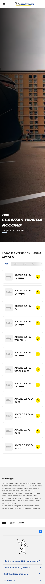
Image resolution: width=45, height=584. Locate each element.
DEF (15, 264)
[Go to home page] (24, 4)
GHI (24, 264)
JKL (32, 264)
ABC (6, 264)
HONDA (12, 523)
